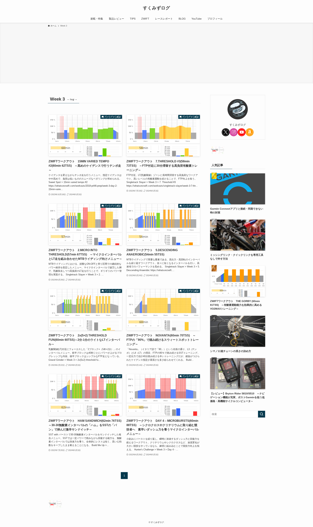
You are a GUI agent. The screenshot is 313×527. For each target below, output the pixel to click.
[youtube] (241, 132)
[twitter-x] (225, 132)
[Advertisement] (156, 54)
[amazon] (249, 132)
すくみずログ (156, 8)
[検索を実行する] (261, 414)
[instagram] (233, 132)
